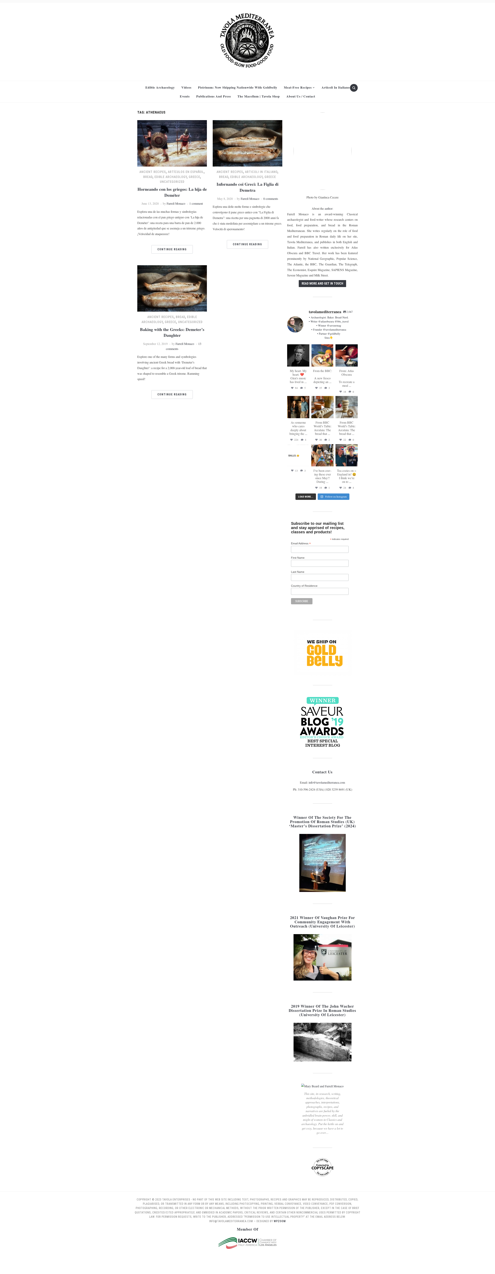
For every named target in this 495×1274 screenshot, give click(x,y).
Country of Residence (304, 585)
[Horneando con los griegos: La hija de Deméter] (172, 143)
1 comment (196, 203)
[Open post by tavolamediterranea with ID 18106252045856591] (346, 407)
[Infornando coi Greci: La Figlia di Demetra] (247, 143)
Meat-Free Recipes (298, 87)
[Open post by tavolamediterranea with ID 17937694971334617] (298, 407)
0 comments (270, 199)
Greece (194, 177)
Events (185, 96)
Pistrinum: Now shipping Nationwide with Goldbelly (237, 87)
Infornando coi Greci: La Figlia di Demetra (247, 187)
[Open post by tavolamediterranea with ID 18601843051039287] (322, 355)
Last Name (297, 571)
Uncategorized (172, 182)
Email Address (301, 543)
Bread (148, 177)
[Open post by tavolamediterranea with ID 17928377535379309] (298, 455)
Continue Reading (172, 249)
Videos (186, 87)
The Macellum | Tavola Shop (258, 96)
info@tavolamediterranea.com (327, 782)
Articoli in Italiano (336, 87)
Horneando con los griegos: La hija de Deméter (172, 192)
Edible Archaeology (160, 87)
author (328, 208)
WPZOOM (280, 1221)
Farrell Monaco (176, 203)
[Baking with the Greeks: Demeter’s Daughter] (172, 288)
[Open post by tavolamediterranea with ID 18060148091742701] (346, 455)
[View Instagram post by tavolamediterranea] (307, 364)
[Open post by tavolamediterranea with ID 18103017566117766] (322, 455)
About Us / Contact (300, 96)
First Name (298, 557)
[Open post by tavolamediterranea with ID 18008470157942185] (322, 407)
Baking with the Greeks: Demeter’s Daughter (172, 332)
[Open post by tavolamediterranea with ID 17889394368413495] (298, 355)
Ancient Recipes (152, 172)
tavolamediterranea (298, 347)
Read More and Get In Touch (322, 283)
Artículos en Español (186, 172)
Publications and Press (213, 96)
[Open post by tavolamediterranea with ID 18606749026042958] (346, 355)
